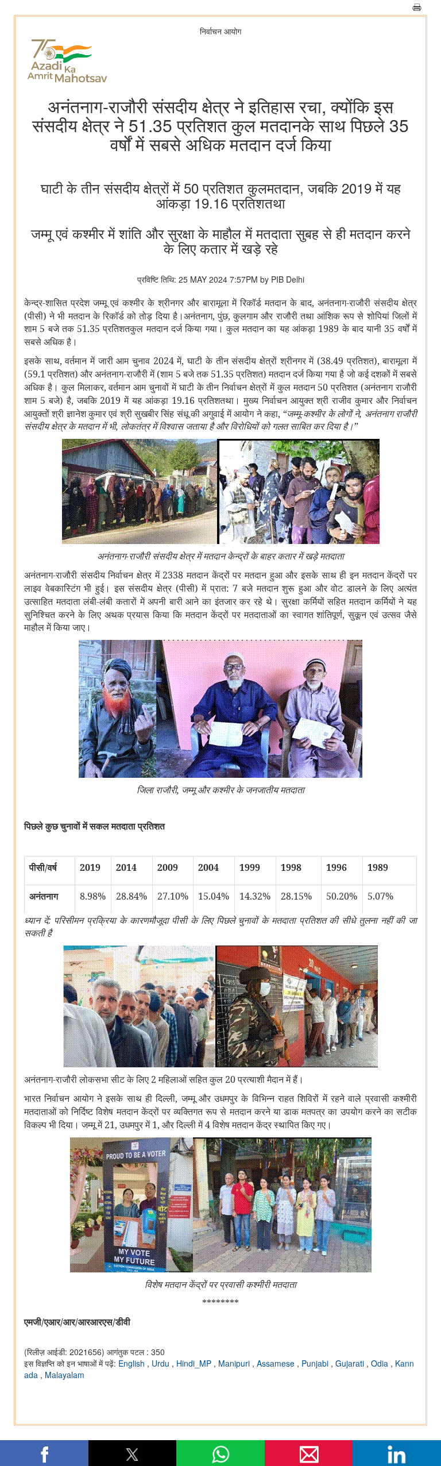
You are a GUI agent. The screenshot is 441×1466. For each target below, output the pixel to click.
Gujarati (350, 1363)
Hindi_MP (195, 1363)
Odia (380, 1363)
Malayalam (64, 1374)
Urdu (162, 1363)
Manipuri (235, 1363)
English (132, 1363)
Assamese (277, 1363)
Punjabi (316, 1363)
